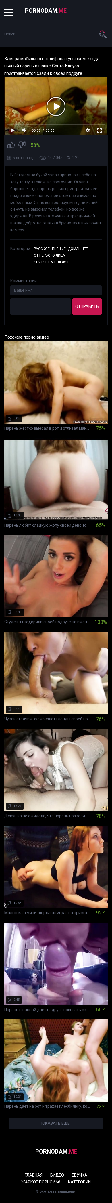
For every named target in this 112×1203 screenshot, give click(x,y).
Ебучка (79, 1175)
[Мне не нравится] (22, 146)
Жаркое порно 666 (40, 1182)
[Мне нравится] (11, 146)
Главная (34, 1175)
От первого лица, (50, 255)
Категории (79, 1182)
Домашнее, (78, 249)
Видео (57, 1175)
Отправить (87, 306)
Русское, (42, 249)
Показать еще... (56, 1123)
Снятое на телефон (52, 262)
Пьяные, (59, 249)
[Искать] (103, 34)
